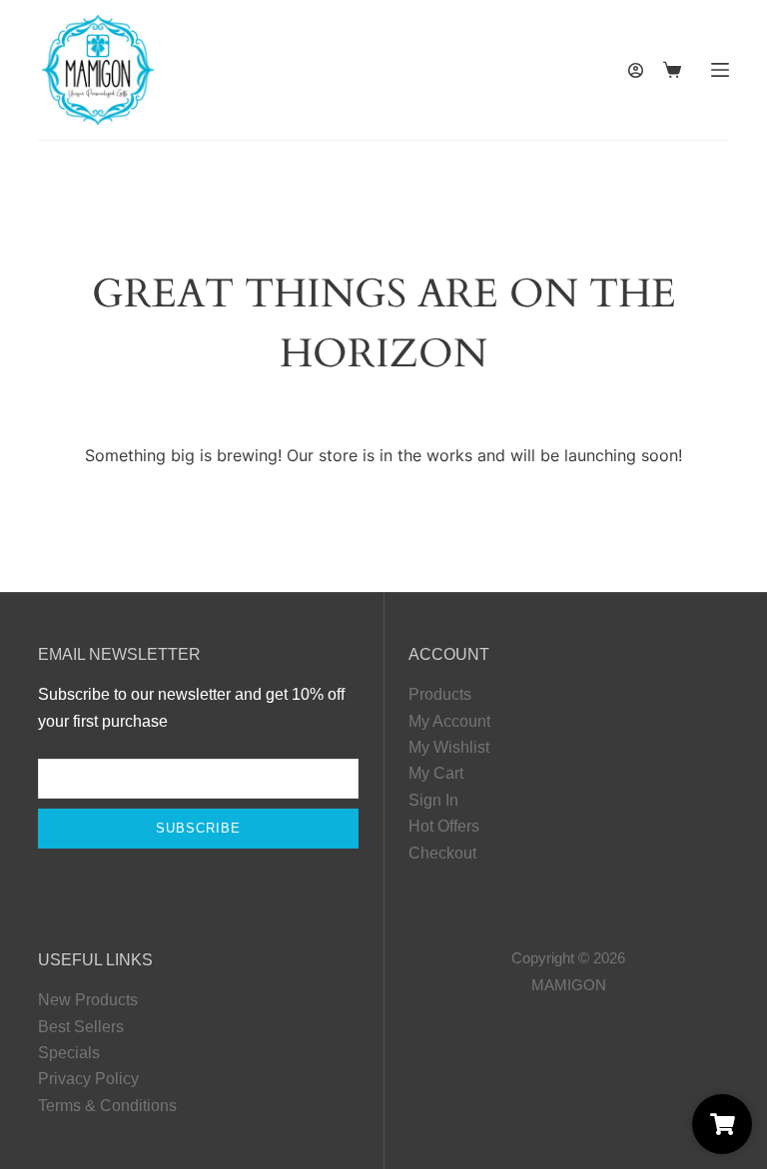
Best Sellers (81, 1026)
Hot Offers (443, 826)
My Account (449, 721)
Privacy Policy (88, 1078)
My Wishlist (448, 747)
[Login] (635, 70)
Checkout (442, 853)
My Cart (435, 773)
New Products (88, 999)
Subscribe (198, 828)
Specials (69, 1052)
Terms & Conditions (107, 1105)
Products (439, 694)
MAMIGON (568, 984)
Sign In (433, 800)
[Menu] (720, 70)
